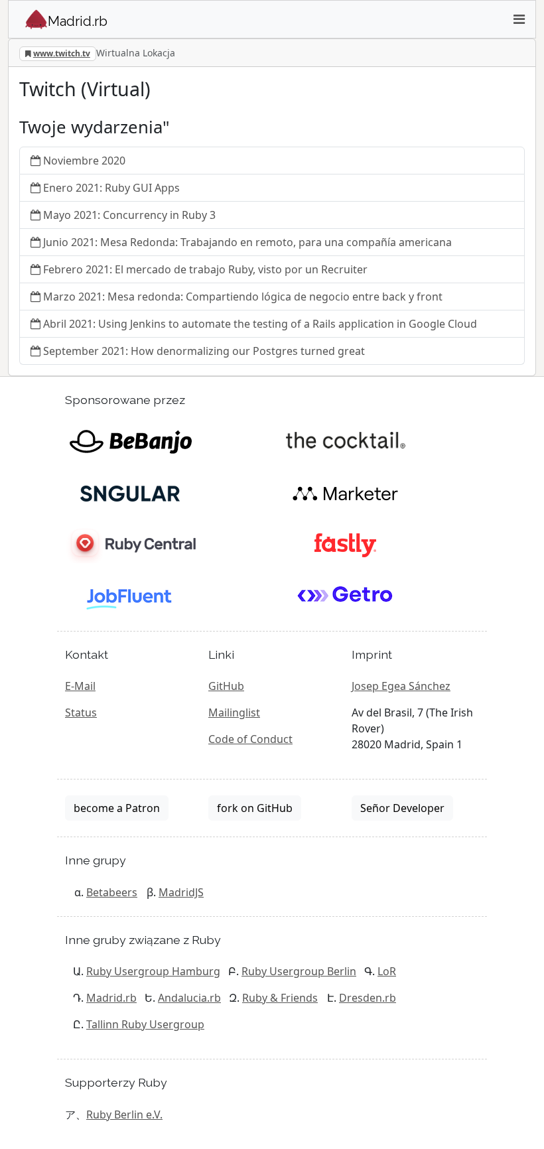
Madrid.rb (111, 997)
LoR (386, 971)
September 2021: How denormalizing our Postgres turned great (204, 351)
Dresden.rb (367, 997)
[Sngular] (130, 492)
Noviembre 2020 (84, 160)
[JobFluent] (130, 595)
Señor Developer (402, 808)
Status (81, 712)
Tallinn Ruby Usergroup (145, 1024)
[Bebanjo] (130, 440)
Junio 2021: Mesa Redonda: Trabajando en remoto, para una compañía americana (247, 242)
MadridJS (181, 892)
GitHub (226, 686)
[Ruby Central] (130, 544)
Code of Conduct (250, 739)
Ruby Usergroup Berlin (298, 971)
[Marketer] (345, 492)
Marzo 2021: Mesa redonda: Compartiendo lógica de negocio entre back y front (242, 296)
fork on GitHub (255, 808)
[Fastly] (345, 544)
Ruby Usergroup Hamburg (153, 971)
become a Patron (117, 808)
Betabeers (111, 892)
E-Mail (80, 686)
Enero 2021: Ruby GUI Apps (111, 187)
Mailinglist (234, 712)
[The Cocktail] (345, 440)
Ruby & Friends (280, 997)
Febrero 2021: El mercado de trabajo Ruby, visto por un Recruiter (205, 269)
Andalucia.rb (189, 997)
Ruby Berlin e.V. (124, 1114)
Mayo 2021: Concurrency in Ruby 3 (129, 215)
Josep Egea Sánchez (401, 686)
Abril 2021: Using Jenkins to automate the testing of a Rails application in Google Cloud (260, 323)
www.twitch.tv (61, 53)
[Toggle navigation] (518, 19)
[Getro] (345, 595)
